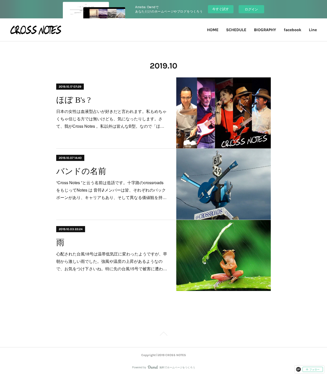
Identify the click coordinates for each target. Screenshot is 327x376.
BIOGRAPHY (265, 29)
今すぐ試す (220, 8)
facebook (292, 29)
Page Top (163, 334)
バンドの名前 (81, 171)
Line (313, 29)
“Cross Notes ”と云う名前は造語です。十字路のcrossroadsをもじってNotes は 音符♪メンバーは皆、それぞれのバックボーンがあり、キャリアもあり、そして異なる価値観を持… (111, 190)
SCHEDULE (236, 29)
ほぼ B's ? (73, 99)
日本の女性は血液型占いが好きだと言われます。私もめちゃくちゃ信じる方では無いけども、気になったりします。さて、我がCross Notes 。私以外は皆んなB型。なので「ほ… (111, 118)
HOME (212, 29)
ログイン (251, 9)
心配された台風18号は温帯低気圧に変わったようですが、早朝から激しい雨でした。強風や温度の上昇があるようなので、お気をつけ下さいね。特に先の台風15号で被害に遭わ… (111, 261)
